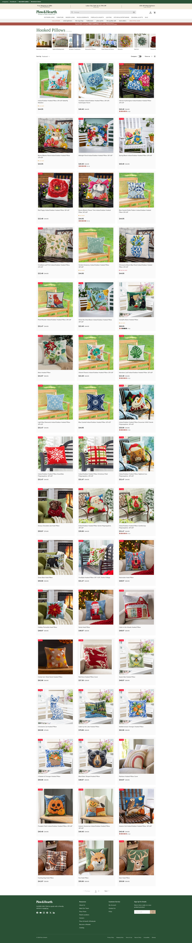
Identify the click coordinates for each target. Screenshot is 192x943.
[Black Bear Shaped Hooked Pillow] (96, 756)
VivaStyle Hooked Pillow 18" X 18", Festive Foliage (94, 577)
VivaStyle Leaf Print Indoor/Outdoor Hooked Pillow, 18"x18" (54, 266)
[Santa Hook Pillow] (96, 607)
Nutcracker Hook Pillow (126, 577)
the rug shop (79, 21)
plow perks (99, 21)
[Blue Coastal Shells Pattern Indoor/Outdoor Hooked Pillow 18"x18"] (136, 190)
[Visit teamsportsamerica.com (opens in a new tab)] (24, 2)
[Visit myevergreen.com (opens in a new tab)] (5, 2)
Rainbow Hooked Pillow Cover (128, 776)
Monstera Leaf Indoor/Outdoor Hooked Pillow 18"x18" (136, 372)
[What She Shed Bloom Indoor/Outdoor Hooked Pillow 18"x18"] (96, 299)
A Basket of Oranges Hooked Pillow (49, 776)
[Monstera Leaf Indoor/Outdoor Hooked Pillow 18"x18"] (136, 352)
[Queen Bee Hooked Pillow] (136, 656)
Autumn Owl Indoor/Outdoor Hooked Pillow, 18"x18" (135, 826)
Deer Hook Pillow (124, 878)
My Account (112, 905)
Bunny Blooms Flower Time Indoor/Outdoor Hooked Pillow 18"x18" (95, 211)
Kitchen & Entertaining (121, 17)
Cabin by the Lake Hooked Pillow (89, 727)
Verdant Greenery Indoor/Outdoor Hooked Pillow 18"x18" (94, 266)
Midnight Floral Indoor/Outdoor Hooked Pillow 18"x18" (95, 155)
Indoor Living (70, 17)
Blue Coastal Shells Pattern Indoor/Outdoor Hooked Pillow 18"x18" (135, 211)
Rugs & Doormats (83, 17)
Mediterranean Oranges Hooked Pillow (131, 727)
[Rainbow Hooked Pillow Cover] (136, 756)
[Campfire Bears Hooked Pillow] (136, 299)
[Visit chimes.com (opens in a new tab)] (36, 2)
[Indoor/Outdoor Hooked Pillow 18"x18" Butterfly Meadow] (55, 80)
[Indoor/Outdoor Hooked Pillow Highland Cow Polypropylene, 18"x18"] (136, 453)
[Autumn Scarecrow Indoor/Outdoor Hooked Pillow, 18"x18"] (96, 806)
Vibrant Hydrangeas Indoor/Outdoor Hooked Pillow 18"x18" (135, 102)
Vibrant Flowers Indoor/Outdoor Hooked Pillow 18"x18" (96, 372)
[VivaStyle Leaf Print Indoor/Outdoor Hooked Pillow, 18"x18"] (55, 245)
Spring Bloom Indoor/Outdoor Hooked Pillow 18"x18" (135, 155)
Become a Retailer (85, 924)
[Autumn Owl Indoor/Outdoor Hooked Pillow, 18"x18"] (136, 806)
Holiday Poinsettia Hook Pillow (47, 627)
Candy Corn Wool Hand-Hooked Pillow (50, 677)
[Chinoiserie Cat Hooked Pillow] (55, 706)
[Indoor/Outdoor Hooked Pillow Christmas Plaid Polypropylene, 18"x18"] (96, 453)
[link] (86, 891)
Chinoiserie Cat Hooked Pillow (47, 727)
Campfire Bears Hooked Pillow (128, 320)
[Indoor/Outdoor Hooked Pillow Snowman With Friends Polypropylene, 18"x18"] (136, 402)
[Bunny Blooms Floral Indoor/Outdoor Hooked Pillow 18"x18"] (55, 135)
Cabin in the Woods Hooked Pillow (130, 627)
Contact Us (112, 908)
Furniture (60, 17)
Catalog (81, 928)
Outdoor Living (49, 17)
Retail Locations (84, 915)
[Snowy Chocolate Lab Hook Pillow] (55, 505)
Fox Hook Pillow (83, 878)
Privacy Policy (110, 937)
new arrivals (56, 21)
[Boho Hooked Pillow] (55, 352)
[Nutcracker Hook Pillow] (136, 557)
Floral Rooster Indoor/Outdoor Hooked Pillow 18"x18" (54, 320)
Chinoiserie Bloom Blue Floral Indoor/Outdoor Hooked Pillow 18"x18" (135, 266)
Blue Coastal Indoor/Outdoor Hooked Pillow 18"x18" (95, 422)
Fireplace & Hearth (97, 17)
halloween (90, 21)
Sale (146, 17)
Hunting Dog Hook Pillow (46, 878)
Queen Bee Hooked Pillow (127, 677)
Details (115, 24)
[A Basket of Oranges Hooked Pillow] (55, 756)
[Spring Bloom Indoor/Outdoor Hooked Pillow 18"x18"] (136, 135)
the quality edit (111, 21)
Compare (134, 56)
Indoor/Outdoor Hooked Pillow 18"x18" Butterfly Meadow (53, 102)
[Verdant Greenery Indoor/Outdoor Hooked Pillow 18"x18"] (96, 245)
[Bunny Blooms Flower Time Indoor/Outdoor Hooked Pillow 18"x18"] (96, 190)
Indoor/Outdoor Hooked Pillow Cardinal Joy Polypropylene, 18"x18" (132, 527)
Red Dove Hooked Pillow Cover (88, 677)
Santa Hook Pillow (84, 627)
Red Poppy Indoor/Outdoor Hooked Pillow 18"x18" (54, 210)
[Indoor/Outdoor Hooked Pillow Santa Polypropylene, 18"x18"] (96, 505)
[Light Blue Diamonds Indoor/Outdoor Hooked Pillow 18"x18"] (55, 402)
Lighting (109, 17)
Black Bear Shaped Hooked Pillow (89, 776)
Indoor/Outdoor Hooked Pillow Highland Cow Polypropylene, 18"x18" (133, 475)
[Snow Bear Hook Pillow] (55, 557)
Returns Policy (137, 937)
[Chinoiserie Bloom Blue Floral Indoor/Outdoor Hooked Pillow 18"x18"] (136, 245)
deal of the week (135, 21)
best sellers (122, 21)
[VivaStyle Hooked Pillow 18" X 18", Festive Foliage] (96, 557)
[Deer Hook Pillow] (136, 857)
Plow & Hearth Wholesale (87, 921)
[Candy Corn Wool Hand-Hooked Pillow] (55, 656)
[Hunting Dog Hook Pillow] (55, 857)
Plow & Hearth (43, 937)
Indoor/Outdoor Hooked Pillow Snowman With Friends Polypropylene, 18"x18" (136, 423)
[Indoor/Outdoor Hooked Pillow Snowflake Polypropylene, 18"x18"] (55, 453)
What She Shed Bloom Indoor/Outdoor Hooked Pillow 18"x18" (95, 321)
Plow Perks (82, 911)
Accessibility (146, 937)
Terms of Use (129, 937)
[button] (154, 12)
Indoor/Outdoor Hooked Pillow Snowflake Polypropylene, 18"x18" (51, 475)
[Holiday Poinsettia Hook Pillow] (55, 607)
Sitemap (154, 937)
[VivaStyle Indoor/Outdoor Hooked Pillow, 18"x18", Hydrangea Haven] (96, 80)
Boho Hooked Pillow (44, 372)
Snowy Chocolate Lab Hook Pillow (48, 526)
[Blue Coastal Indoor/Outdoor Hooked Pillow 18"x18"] (96, 402)
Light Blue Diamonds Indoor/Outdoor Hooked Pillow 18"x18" (54, 423)
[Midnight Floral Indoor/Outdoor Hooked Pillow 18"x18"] (96, 135)
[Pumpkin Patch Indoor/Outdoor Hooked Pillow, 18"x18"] (55, 806)
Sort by (38, 56)
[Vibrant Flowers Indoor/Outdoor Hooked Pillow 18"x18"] (96, 352)
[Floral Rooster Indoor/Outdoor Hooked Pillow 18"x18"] (55, 299)
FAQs (110, 911)
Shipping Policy (119, 937)
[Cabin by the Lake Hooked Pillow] (96, 706)
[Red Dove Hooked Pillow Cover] (96, 656)
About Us (82, 905)
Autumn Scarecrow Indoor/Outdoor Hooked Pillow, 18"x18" (94, 827)
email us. (46, 908)
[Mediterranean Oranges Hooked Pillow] (136, 706)
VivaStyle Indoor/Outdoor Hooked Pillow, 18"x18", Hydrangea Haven (94, 102)
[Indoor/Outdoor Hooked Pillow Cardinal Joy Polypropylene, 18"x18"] (136, 505)
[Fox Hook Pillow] (96, 857)
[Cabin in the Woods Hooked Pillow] (136, 607)
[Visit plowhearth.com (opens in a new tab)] (13, 2)
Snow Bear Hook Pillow (45, 577)
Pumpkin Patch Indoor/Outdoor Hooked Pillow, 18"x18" (55, 826)
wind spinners (67, 21)
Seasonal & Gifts (137, 17)
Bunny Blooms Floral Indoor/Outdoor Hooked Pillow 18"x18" (54, 156)
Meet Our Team (84, 908)
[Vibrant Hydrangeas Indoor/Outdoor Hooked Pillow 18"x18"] (136, 80)
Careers (81, 918)
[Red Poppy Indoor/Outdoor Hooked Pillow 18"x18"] (55, 190)
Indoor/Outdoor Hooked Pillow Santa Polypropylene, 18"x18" (95, 527)
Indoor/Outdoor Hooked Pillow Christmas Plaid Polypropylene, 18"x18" (93, 475)
